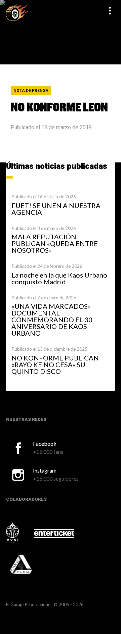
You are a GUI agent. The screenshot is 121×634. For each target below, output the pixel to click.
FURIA (30, 564)
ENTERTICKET (54, 533)
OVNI (19, 533)
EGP (17, 12)
